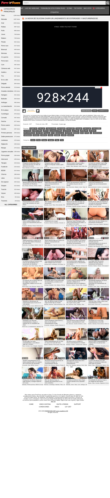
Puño (38, 140)
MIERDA (70, 135)
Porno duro (10, 61)
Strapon (10, 185)
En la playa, (69, 206)
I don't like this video (38, 111)
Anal (10, 23)
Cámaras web (10, 68)
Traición (10, 189)
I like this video (24, 111)
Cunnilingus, (31, 245)
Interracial (10, 159)
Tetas (56, 140)
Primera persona (10, 133)
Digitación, (40, 346)
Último (69, 8)
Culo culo (41, 128)
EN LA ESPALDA (29, 133)
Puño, (83, 166)
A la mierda (27, 130)
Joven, (37, 167)
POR (86, 133)
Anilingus (10, 102)
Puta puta (47, 133)
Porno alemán (10, 87)
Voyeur (39, 185)
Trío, (43, 265)
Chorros (36, 365)
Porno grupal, (105, 265)
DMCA (57, 407)
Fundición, (24, 225)
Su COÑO (75, 130)
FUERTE (43, 135)
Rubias (44, 140)
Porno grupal (64, 285)
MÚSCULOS (97, 133)
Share (95, 110)
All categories (11, 204)
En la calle (10, 80)
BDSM (10, 170)
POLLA (50, 135)
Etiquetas (55, 12)
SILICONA (69, 133)
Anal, (23, 185)
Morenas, (31, 185)
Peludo (10, 42)
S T (53, 133)
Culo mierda (61, 128)
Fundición (10, 167)
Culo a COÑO (96, 128)
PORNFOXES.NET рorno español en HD (56, 411)
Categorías (100, 8)
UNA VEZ (39, 133)
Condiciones (44, 407)
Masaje (10, 148)
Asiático (10, 72)
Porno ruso (10, 46)
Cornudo (10, 117)
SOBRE (57, 135)
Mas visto (87, 8)
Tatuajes (50, 140)
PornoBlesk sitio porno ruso (53, 8)
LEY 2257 (68, 407)
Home (31, 404)
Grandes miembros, (54, 167)
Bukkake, (56, 222)
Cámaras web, (47, 264)
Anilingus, (73, 265)
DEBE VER (84, 130)
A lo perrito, (58, 187)
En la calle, (46, 167)
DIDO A (45, 130)
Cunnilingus (10, 114)
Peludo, (100, 167)
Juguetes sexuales (10, 151)
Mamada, (28, 167)
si (90, 133)
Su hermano (66, 130)
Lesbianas (10, 140)
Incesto (10, 129)
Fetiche (10, 121)
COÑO (64, 135)
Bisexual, (64, 187)
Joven (33, 140)
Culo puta (79, 128)
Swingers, (85, 285)
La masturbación (10, 106)
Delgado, (80, 225)
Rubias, (24, 206)
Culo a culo (87, 128)
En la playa (10, 110)
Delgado (10, 83)
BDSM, (36, 306)
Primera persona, (96, 346)
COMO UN (33, 128)
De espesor (10, 182)
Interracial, (50, 245)
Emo (10, 197)
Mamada (10, 19)
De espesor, (33, 167)
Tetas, (23, 167)
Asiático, (68, 166)
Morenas (10, 53)
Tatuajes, (72, 225)
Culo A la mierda (51, 128)
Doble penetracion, (92, 187)
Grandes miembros (10, 91)
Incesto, (99, 187)
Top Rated (78, 8)
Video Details (86, 110)
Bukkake (10, 99)
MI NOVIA (92, 130)
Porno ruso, (74, 245)
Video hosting (45, 404)
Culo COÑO (70, 128)
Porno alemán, (59, 205)
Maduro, (77, 187)
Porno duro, (105, 167)
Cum (10, 64)
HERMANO (27, 135)
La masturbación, (105, 187)
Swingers (10, 95)
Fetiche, (90, 346)
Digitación (10, 144)
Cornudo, (61, 222)
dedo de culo (59, 133)
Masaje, (27, 185)
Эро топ (53, 401)
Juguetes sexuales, (76, 206)
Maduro (10, 38)
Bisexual (10, 49)
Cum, (55, 285)
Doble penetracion (10, 136)
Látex (10, 178)
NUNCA (76, 133)
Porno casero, (25, 286)
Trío (62, 140)
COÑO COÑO (37, 130)
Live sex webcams (32, 8)
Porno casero (10, 125)
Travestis (10, 201)
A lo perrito (10, 57)
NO (82, 133)
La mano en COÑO (55, 130)
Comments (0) (103, 110)
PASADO (36, 135)
